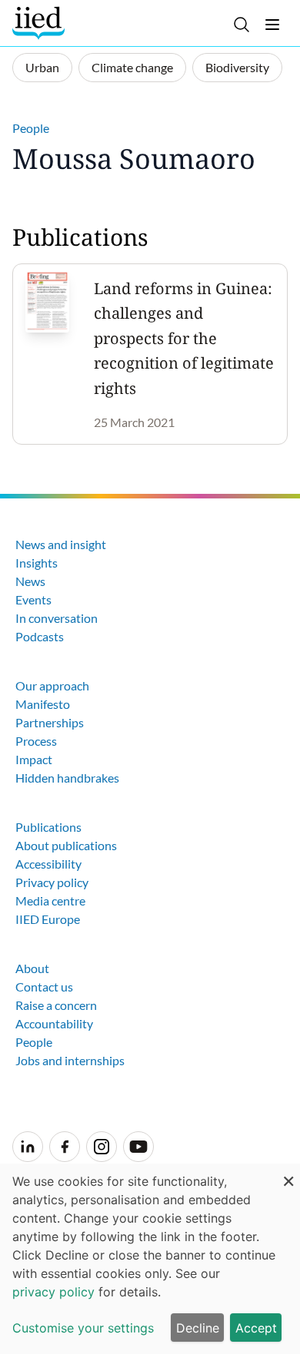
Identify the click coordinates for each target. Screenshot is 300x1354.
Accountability (54, 1023)
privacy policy (53, 1291)
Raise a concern (56, 1005)
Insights (36, 562)
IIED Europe (47, 919)
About (32, 968)
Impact (33, 759)
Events (33, 599)
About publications (66, 845)
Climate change (132, 67)
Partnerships (49, 722)
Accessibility (48, 863)
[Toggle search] (241, 24)
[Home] (40, 23)
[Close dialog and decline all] (288, 1173)
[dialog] (150, 1259)
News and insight (60, 544)
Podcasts (39, 636)
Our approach (52, 685)
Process (36, 740)
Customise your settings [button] (83, 1328)
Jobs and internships (70, 1060)
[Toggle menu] (272, 24)
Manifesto (42, 704)
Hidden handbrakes (67, 777)
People (30, 128)
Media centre (50, 900)
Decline (197, 1328)
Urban (42, 67)
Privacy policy (51, 882)
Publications (48, 826)
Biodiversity (237, 67)
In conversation (56, 618)
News (30, 581)
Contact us (44, 986)
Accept (256, 1328)
